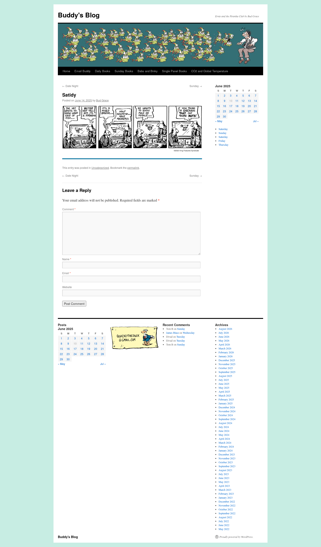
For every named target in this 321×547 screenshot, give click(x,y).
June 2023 (224, 478)
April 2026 (224, 344)
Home (66, 71)
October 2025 (226, 368)
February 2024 (226, 446)
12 (243, 101)
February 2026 (226, 352)
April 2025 (224, 391)
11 (236, 101)
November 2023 (227, 458)
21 (255, 106)
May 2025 (224, 387)
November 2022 (227, 505)
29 (218, 116)
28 (255, 111)
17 (230, 106)
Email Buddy (82, 71)
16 (224, 106)
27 (249, 111)
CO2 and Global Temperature (209, 71)
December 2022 (227, 501)
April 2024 (224, 438)
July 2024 (224, 427)
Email (66, 273)
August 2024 (225, 423)
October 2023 (226, 462)
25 (236, 111)
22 (218, 111)
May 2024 (224, 434)
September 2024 (227, 419)
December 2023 (227, 454)
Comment (69, 209)
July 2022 (224, 521)
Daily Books (102, 71)
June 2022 (224, 525)
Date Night (70, 86)
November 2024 (227, 411)
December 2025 (227, 360)
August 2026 (225, 328)
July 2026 (224, 332)
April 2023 (224, 485)
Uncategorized (100, 167)
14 (255, 101)
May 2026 (224, 340)
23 (224, 111)
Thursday (223, 144)
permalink (133, 167)
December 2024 (227, 407)
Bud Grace (102, 100)
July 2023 (224, 474)
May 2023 (224, 482)
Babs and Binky (148, 71)
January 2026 (226, 356)
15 (218, 106)
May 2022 (224, 529)
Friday (222, 140)
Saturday (223, 129)
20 (249, 106)
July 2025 (224, 379)
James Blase (172, 332)
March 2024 (225, 442)
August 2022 (225, 517)
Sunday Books (124, 71)
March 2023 (225, 489)
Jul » (256, 121)
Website (67, 287)
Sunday (196, 86)
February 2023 (226, 493)
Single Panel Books (174, 71)
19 (243, 106)
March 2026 (225, 348)
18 (236, 106)
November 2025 (227, 364)
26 (243, 111)
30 (224, 116)
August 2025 (225, 376)
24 (230, 111)
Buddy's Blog (79, 14)
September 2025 (227, 372)
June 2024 (224, 430)
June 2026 (224, 336)
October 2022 (226, 509)
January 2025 (226, 403)
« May (218, 121)
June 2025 (224, 383)
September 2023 (227, 466)
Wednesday (189, 332)
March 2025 (225, 395)
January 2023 (226, 497)
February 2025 (226, 399)
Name (66, 259)
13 (249, 101)
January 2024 (226, 450)
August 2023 (225, 470)
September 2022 (227, 513)
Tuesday (180, 336)
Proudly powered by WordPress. (236, 536)
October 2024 (226, 415)
